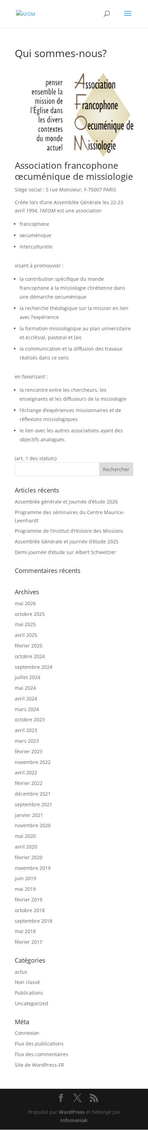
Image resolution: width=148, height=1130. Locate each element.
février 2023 (28, 751)
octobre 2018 (30, 910)
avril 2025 (26, 635)
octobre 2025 (30, 614)
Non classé (27, 982)
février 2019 (28, 899)
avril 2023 (26, 730)
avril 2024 (26, 698)
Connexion (27, 1033)
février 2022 (28, 783)
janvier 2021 (29, 815)
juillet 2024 (27, 677)
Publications (29, 992)
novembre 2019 (33, 868)
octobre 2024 (30, 656)
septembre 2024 (33, 667)
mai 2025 (25, 624)
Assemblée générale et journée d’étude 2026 (66, 501)
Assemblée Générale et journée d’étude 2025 (66, 541)
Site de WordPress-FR (39, 1065)
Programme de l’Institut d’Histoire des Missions (69, 531)
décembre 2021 (33, 793)
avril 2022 (26, 772)
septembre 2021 (33, 804)
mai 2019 (25, 889)
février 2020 (28, 857)
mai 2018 (25, 931)
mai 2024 (25, 688)
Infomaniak (74, 1120)
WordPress (72, 1112)
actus (21, 971)
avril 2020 (26, 846)
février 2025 (28, 645)
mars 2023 (27, 741)
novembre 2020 (33, 825)
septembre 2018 (33, 921)
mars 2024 (27, 709)
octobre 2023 (30, 719)
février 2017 (28, 942)
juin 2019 (25, 878)
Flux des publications (39, 1043)
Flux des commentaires (41, 1054)
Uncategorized (31, 1003)
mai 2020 (25, 836)
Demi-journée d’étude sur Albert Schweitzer (65, 552)
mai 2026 (25, 603)
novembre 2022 (33, 762)
